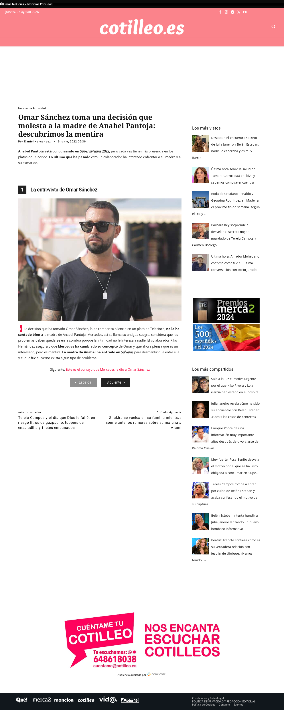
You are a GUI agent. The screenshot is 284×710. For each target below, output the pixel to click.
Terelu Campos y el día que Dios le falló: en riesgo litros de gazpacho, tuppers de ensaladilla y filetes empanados (56, 423)
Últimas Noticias (12, 4)
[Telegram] (233, 12)
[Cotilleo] (142, 27)
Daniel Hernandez (37, 141)
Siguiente (113, 382)
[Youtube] (245, 12)
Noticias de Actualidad (32, 108)
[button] (273, 26)
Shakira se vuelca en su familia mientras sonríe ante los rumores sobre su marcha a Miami (143, 423)
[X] (239, 12)
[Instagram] (227, 12)
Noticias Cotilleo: (39, 4)
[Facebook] (220, 12)
